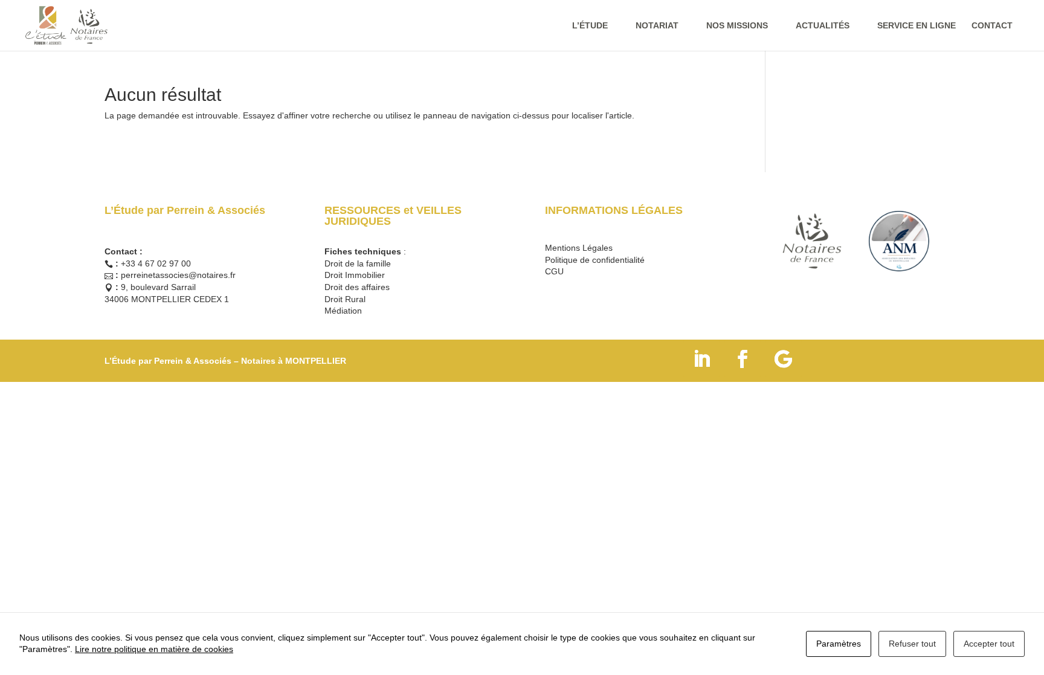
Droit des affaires (357, 287)
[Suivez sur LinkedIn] (701, 359)
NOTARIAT (657, 25)
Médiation (343, 310)
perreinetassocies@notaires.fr (178, 275)
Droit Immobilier (354, 275)
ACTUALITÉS (822, 25)
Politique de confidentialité (595, 260)
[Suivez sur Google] (783, 359)
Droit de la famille (357, 263)
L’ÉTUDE (590, 25)
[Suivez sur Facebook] (742, 359)
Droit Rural (345, 299)
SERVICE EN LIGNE (916, 25)
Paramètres (838, 643)
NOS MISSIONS (737, 25)
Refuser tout (912, 643)
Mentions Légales (579, 248)
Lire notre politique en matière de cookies (154, 649)
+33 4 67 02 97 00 (156, 263)
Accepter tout (989, 643)
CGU (554, 271)
